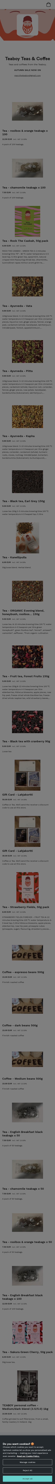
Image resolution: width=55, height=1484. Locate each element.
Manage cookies (27, 1462)
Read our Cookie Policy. (28, 1456)
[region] (27, 1459)
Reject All (27, 1470)
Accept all (27, 1479)
